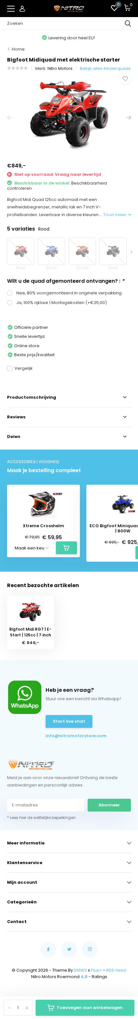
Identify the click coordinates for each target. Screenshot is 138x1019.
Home (18, 49)
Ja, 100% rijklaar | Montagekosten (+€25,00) (61, 303)
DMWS (80, 970)
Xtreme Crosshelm (43, 526)
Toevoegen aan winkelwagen (90, 1008)
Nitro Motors (60, 68)
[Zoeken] (128, 23)
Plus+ (96, 970)
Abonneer (109, 805)
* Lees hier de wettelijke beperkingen (41, 817)
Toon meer (115, 215)
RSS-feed (116, 970)
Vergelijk (23, 368)
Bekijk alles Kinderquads (105, 68)
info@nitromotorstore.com (64, 736)
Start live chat (69, 721)
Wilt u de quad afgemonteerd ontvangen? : (65, 281)
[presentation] (9, 117)
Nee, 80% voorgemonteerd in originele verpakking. (69, 293)
